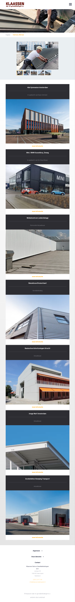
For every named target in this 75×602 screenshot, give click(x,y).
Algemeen (36, 551)
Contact (37, 562)
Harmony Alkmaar (18, 35)
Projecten (8, 35)
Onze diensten (36, 557)
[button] (55, 55)
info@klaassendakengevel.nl (38, 582)
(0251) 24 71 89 (37, 579)
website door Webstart (37, 597)
